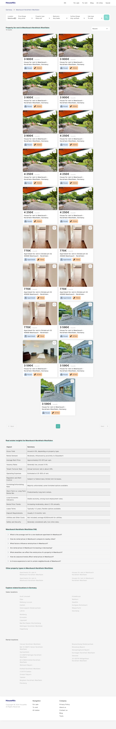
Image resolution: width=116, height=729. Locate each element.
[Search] (106, 17)
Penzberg (23, 683)
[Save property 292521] (54, 228)
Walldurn (75, 599)
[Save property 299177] (90, 189)
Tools (61, 716)
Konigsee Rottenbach (79, 605)
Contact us (63, 710)
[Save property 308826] (54, 36)
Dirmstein (23, 617)
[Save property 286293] (54, 343)
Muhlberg (23, 614)
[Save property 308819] (54, 74)
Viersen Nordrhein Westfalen (30, 644)
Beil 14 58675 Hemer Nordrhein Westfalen (31, 648)
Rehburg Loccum (26, 602)
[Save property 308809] (90, 74)
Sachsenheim (24, 652)
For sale (76, 3)
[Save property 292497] (90, 266)
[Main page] (14, 2)
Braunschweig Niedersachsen (82, 644)
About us (62, 707)
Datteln (22, 605)
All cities (100, 3)
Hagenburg (24, 629)
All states (36, 710)
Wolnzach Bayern (26, 665)
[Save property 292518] (90, 228)
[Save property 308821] (90, 36)
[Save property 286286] (72, 381)
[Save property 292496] (54, 304)
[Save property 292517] (54, 266)
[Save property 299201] (90, 113)
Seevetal (75, 656)
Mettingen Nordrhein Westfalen (31, 626)
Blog (92, 3)
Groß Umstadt (25, 596)
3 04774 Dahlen (25, 671)
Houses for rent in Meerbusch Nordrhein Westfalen (83, 579)
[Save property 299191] (54, 151)
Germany (9, 10)
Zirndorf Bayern (25, 674)
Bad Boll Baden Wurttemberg (30, 623)
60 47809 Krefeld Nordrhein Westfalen (30, 661)
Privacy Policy (64, 704)
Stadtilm (75, 602)
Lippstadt (23, 620)
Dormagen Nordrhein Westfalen (83, 653)
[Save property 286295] (90, 304)
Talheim (22, 677)
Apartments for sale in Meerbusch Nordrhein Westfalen (31, 574)
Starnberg (75, 611)
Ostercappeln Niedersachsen (30, 608)
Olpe (21, 599)
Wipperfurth (76, 608)
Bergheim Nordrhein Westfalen (31, 680)
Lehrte (22, 611)
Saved (108, 3)
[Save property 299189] (90, 151)
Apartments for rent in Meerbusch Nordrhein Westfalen (31, 579)
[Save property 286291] (90, 343)
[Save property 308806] (54, 113)
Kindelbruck (76, 596)
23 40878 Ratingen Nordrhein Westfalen (31, 656)
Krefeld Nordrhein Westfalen (30, 669)
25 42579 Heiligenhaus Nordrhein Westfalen (80, 660)
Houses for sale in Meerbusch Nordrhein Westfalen (83, 574)
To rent (84, 3)
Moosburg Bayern (78, 647)
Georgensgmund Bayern (80, 650)
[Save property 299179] (54, 189)
